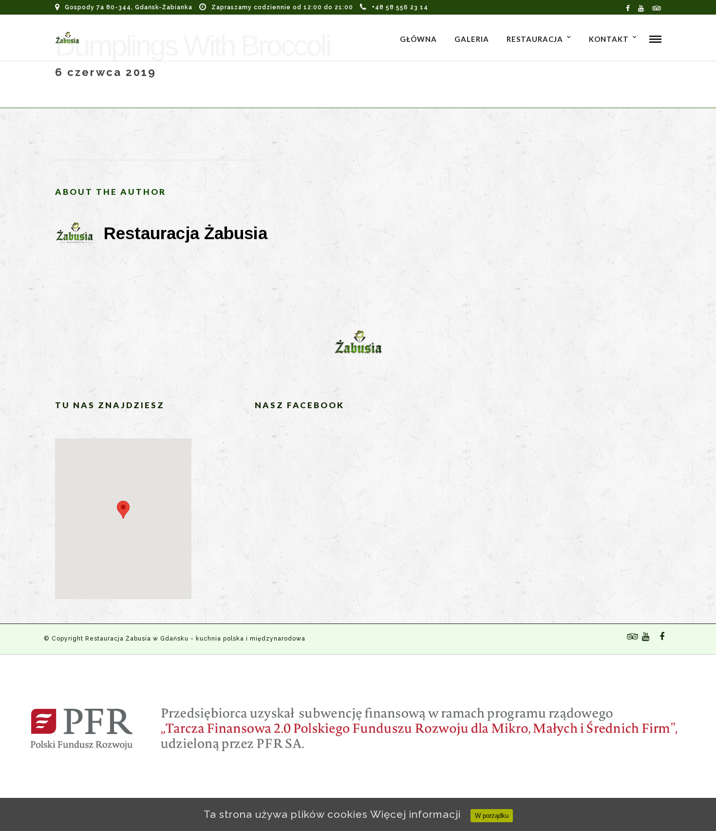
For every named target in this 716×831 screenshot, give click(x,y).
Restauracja (535, 39)
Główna (418, 39)
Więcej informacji (415, 814)
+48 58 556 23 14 (400, 7)
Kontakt (609, 39)
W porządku (492, 815)
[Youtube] (641, 7)
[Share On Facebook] (711, 784)
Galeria (471, 39)
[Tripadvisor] (656, 7)
